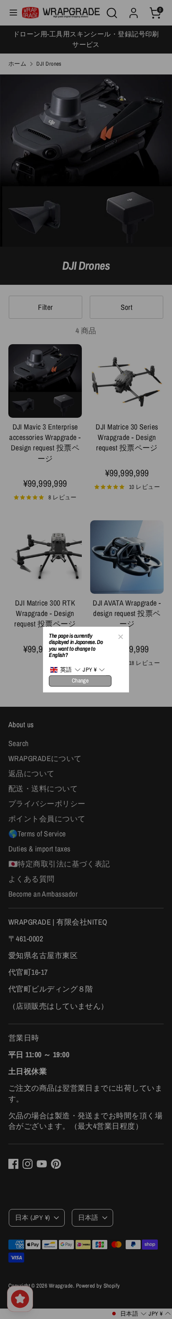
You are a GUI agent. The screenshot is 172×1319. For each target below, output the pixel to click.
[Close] (120, 635)
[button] (65, 670)
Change (80, 680)
